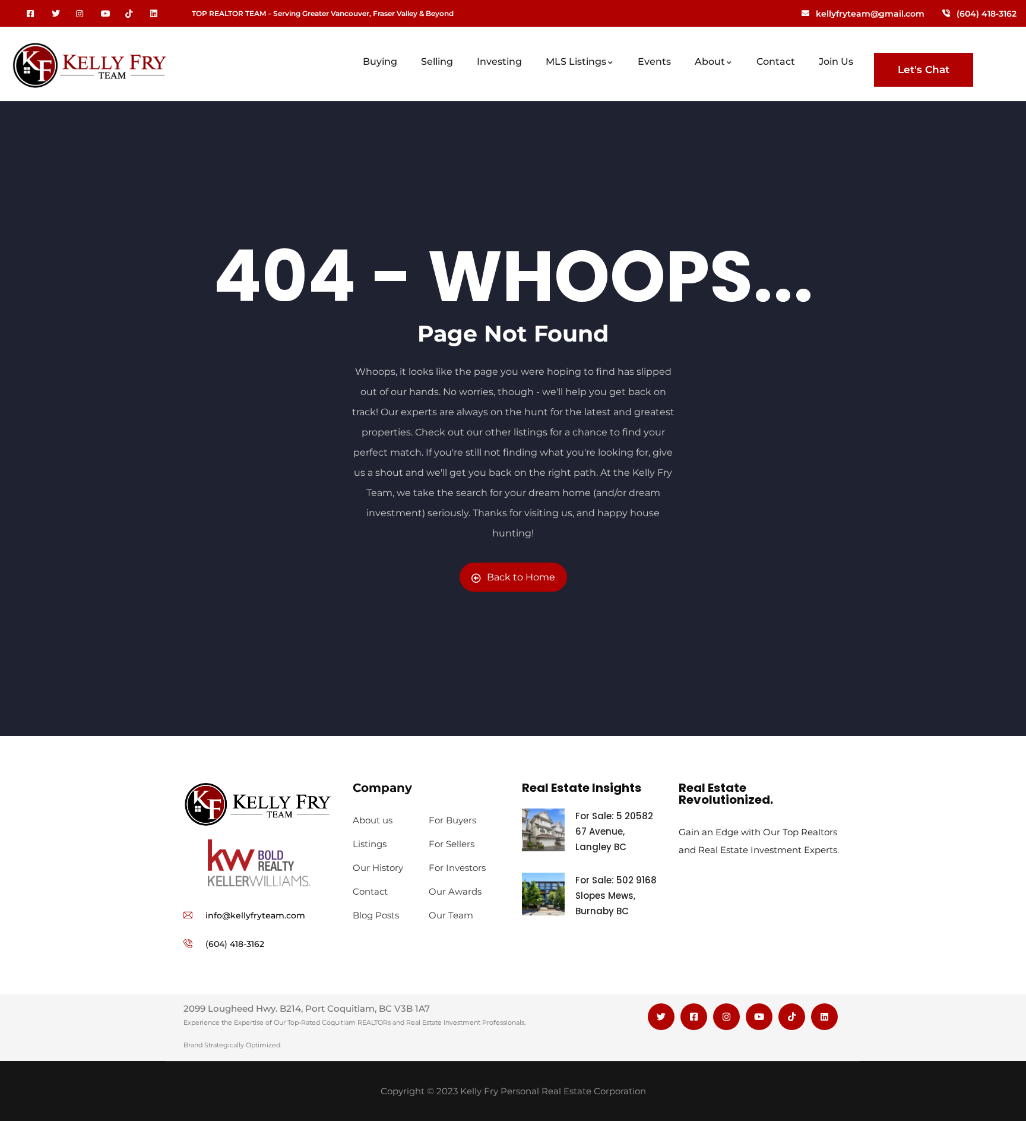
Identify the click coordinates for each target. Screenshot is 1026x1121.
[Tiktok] (791, 1016)
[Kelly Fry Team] (259, 805)
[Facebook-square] (693, 1016)
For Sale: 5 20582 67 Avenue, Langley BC (614, 831)
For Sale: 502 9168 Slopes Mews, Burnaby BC (616, 895)
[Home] (89, 68)
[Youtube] (759, 1016)
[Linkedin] (824, 1016)
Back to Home (521, 577)
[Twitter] (661, 1016)
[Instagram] (726, 1016)
